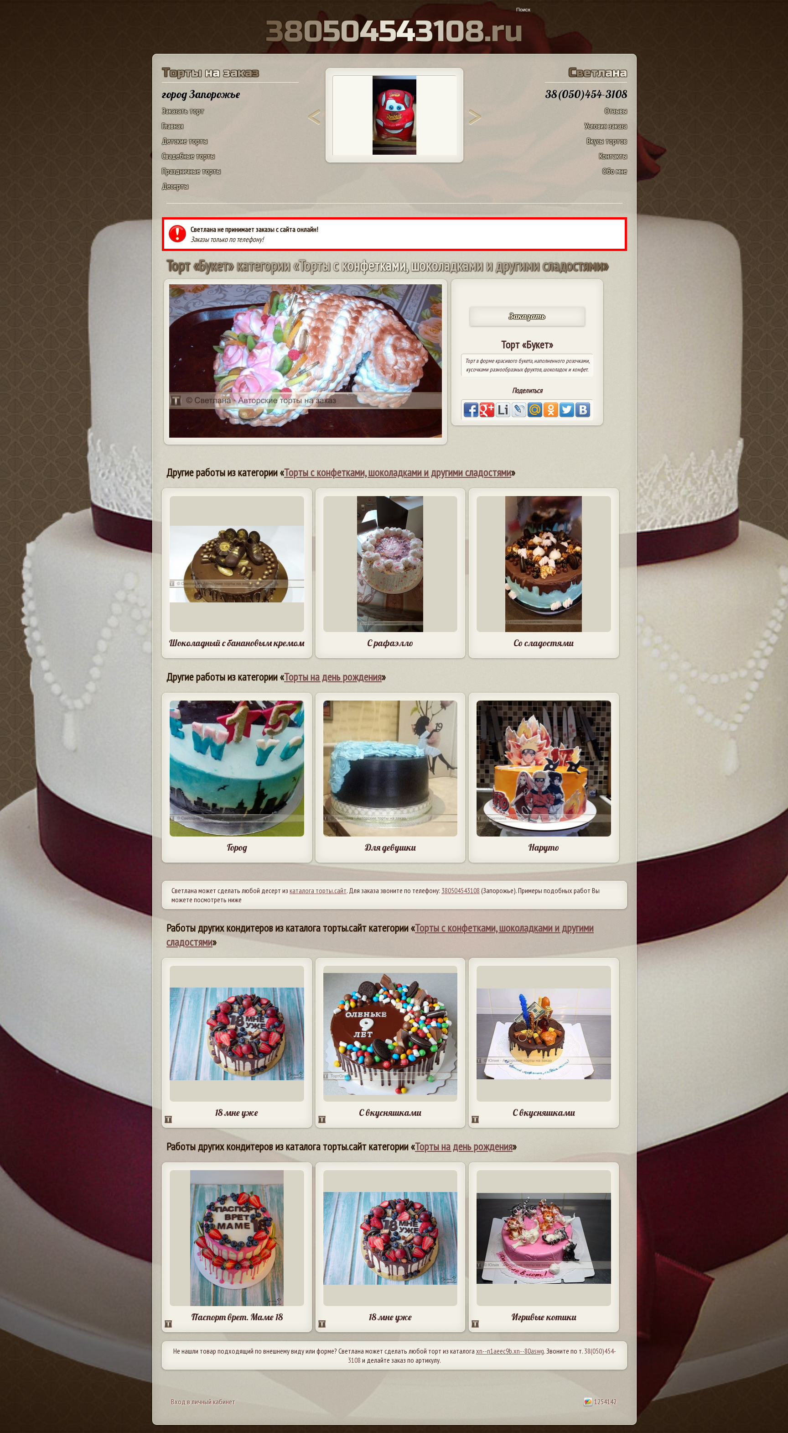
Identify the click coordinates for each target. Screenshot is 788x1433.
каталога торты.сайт (318, 890)
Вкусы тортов (607, 141)
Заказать (527, 316)
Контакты (613, 156)
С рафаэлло (390, 643)
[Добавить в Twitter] (567, 410)
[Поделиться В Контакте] (582, 410)
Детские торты (184, 141)
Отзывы (616, 110)
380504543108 (460, 890)
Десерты (175, 186)
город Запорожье (201, 94)
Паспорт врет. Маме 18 (237, 1317)
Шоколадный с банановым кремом (237, 643)
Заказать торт (183, 110)
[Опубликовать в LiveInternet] (503, 410)
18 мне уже (236, 1112)
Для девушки (390, 847)
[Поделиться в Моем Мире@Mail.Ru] (535, 410)
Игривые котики (543, 1317)
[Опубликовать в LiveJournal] (519, 410)
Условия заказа (606, 125)
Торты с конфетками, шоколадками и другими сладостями (397, 472)
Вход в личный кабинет (203, 1401)
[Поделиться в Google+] (487, 410)
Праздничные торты (191, 171)
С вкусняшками (390, 1112)
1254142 (605, 1401)
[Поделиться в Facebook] (471, 410)
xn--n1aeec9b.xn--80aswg (510, 1350)
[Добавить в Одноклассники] (551, 410)
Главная (172, 125)
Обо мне (614, 171)
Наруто (543, 847)
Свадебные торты (188, 156)
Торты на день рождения (333, 676)
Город (237, 847)
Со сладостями (543, 643)
